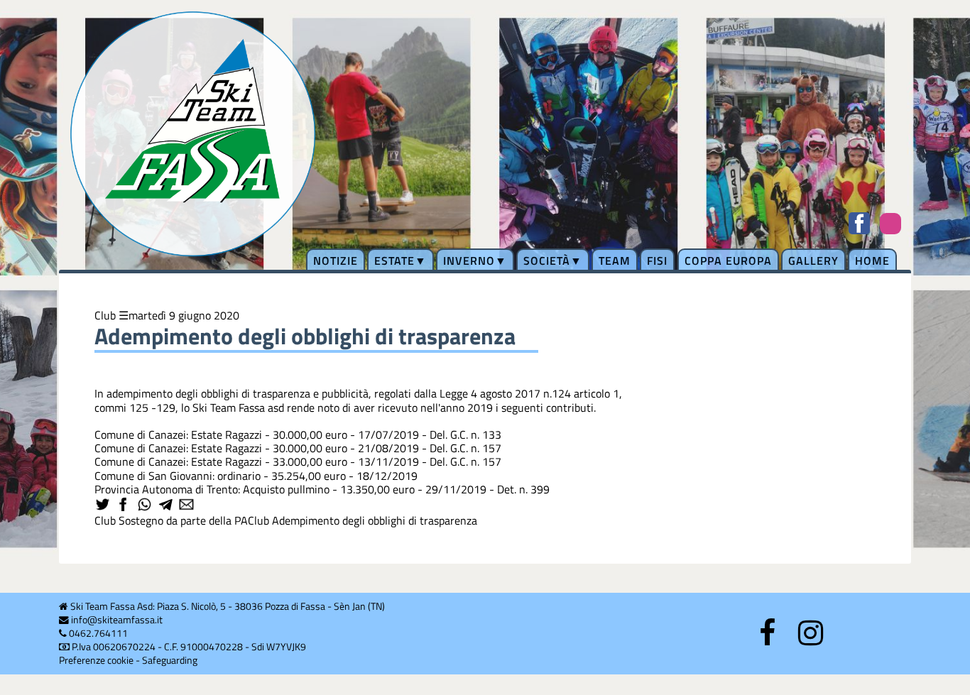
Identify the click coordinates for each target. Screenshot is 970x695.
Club (105, 315)
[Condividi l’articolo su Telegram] (167, 505)
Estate (394, 260)
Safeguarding (169, 660)
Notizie (335, 260)
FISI (657, 260)
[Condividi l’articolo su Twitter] (103, 505)
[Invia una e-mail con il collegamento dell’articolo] (187, 505)
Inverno (469, 260)
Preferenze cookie (96, 660)
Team (615, 260)
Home (872, 260)
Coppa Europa (728, 260)
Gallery (813, 260)
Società (546, 260)
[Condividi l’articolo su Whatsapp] (145, 505)
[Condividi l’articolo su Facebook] (125, 505)
